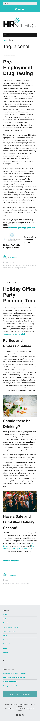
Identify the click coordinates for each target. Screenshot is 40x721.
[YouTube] (19, 9)
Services (5, 640)
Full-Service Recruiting (10, 627)
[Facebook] (16, 9)
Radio (5, 635)
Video (5, 648)
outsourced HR (29, 265)
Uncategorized (9, 262)
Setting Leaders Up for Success (13, 686)
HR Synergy (19, 265)
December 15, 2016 (9, 282)
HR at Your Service (9, 631)
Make (12, 709)
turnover (23, 268)
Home (5, 40)
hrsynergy (13, 257)
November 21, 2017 (9, 55)
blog (6, 580)
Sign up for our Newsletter (20, 694)
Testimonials (7, 644)
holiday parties (15, 583)
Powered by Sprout (11, 561)
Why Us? (6, 652)
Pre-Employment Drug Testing (18, 67)
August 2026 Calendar (10, 681)
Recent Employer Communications (14, 677)
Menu (8, 35)
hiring (12, 265)
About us (6, 614)
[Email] (23, 9)
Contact (5, 623)
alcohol (7, 265)
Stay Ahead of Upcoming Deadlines (14, 673)
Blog (4, 619)
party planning (25, 583)
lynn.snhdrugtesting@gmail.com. (22, 228)
